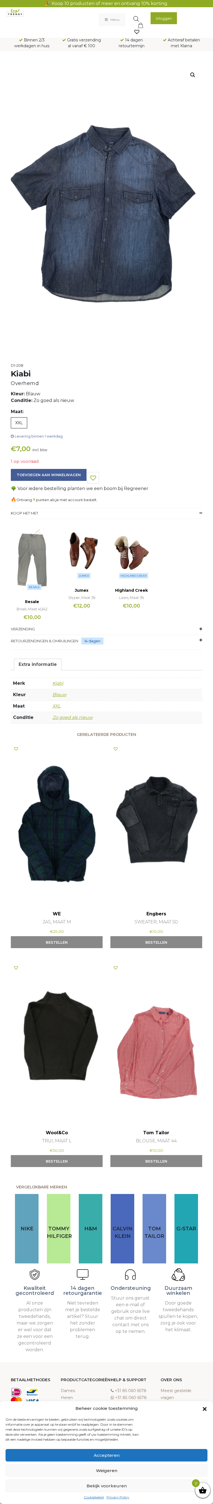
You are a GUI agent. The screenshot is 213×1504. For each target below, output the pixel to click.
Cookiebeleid (94, 1497)
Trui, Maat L (57, 1140)
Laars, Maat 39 (131, 597)
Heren (67, 1397)
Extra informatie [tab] (38, 664)
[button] (204, 1408)
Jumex (84, 576)
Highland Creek (134, 576)
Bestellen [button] (57, 942)
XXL (56, 706)
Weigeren (106, 1470)
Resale (34, 587)
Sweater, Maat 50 (156, 922)
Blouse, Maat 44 (156, 1140)
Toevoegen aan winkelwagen (49, 475)
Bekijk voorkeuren (107, 1485)
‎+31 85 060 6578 (130, 1390)
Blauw (59, 694)
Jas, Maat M (57, 922)
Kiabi (57, 683)
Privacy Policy (117, 1497)
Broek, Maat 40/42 (32, 609)
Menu (115, 20)
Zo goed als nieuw (72, 717)
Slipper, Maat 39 (81, 597)
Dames (68, 1390)
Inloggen (164, 18)
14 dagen (92, 641)
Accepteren (107, 1455)
